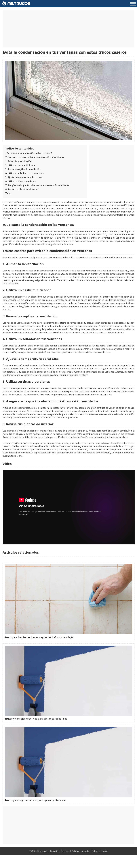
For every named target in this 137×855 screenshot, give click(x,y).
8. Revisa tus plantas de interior (21, 189)
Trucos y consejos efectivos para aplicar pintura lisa (35, 800)
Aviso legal (65, 851)
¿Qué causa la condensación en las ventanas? (28, 153)
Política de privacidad (81, 851)
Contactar (54, 851)
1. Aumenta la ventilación (18, 161)
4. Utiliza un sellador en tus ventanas (24, 173)
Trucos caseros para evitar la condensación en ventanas (34, 157)
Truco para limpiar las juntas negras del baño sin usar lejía (39, 637)
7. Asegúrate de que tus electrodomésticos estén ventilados (37, 185)
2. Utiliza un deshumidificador (20, 165)
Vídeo (8, 193)
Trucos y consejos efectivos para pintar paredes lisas (36, 718)
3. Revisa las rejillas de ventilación (22, 169)
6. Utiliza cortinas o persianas (20, 181)
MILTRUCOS (18, 3)
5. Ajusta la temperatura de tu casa (23, 177)
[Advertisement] (68, 28)
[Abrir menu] (133, 4)
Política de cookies (100, 851)
